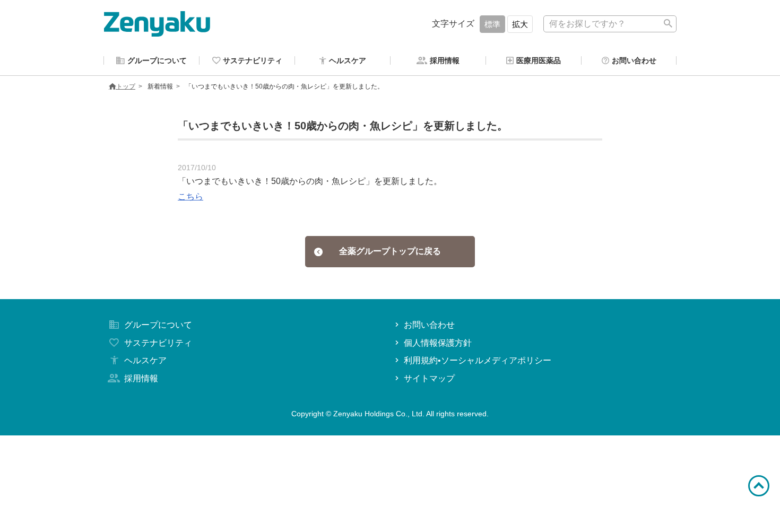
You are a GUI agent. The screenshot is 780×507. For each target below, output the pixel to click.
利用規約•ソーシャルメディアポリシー (477, 360)
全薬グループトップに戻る (390, 251)
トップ (125, 86)
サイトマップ (429, 378)
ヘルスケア (145, 360)
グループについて (158, 324)
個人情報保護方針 (438, 342)
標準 (492, 24)
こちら (190, 196)
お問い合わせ (429, 324)
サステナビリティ (158, 342)
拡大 (520, 24)
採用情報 (141, 378)
